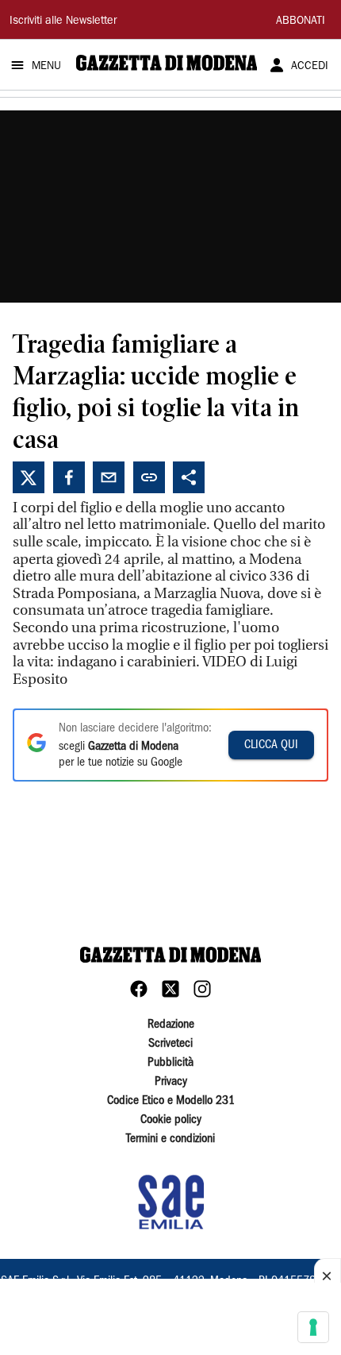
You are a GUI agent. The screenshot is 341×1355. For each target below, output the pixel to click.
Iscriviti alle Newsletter (63, 21)
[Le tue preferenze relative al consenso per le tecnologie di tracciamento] (313, 1327)
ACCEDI (309, 66)
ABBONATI (300, 21)
